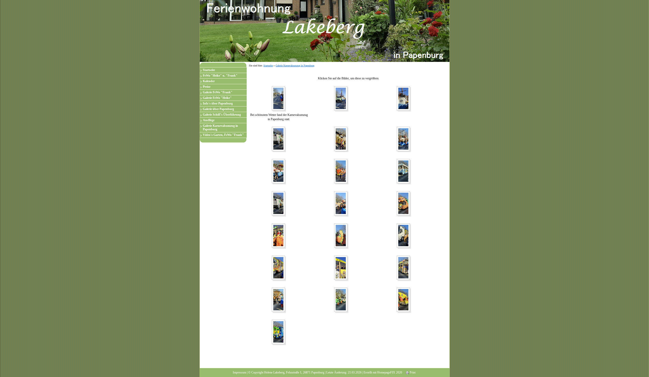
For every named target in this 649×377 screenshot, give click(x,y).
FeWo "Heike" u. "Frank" (220, 75)
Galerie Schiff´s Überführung (222, 114)
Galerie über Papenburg (218, 109)
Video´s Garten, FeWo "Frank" (223, 135)
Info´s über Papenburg (218, 103)
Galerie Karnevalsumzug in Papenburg (220, 127)
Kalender (209, 81)
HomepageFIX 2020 (389, 372)
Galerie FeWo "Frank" (217, 92)
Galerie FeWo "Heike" (217, 98)
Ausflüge (208, 120)
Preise (206, 86)
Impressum (239, 372)
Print (412, 372)
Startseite (209, 70)
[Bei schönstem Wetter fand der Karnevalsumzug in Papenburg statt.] (279, 98)
